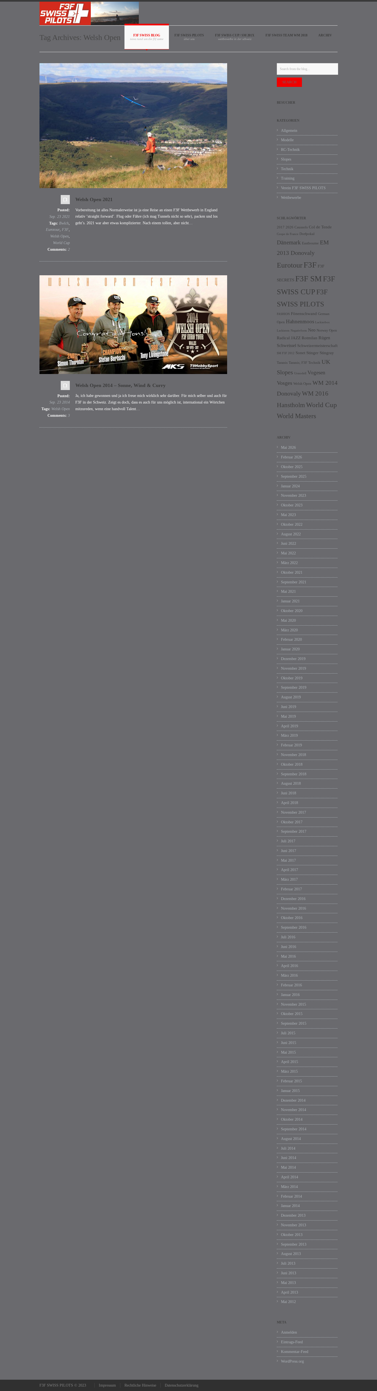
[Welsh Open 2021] (133, 125)
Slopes (286, 159)
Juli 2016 (288, 937)
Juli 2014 (288, 1148)
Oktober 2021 (291, 572)
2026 (289, 227)
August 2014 (291, 1139)
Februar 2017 (291, 889)
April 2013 (289, 1292)
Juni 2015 (288, 1043)
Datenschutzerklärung (181, 1385)
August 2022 (291, 534)
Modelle (287, 140)
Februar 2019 (291, 745)
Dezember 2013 (293, 1215)
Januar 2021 (290, 601)
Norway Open (327, 330)
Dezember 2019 (293, 659)
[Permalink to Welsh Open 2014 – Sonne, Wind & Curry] (65, 387)
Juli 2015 (288, 1033)
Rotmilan (309, 338)
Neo (311, 330)
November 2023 (293, 495)
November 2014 (293, 1110)
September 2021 (293, 582)
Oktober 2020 (291, 611)
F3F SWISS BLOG (146, 35)
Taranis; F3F (298, 363)
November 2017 (293, 812)
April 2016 (289, 966)
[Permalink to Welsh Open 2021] (65, 201)
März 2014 (289, 1187)
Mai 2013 (288, 1283)
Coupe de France (287, 234)
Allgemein (289, 131)
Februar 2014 (291, 1196)
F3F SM (308, 278)
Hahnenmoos (300, 321)
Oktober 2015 (291, 1014)
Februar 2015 (291, 1081)
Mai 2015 (288, 1052)
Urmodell (300, 373)
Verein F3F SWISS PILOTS (303, 188)
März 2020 (289, 630)
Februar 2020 (291, 639)
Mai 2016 (288, 956)
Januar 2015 (290, 1091)
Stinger (312, 353)
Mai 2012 (288, 1302)
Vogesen (316, 372)
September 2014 (293, 1129)
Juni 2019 (288, 707)
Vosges (284, 383)
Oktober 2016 (291, 918)
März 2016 (289, 975)
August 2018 (291, 783)
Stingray (327, 353)
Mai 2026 (288, 447)
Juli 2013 (288, 1263)
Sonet (300, 353)
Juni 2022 (288, 543)
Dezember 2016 (293, 899)
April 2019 (289, 726)
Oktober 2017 (291, 822)
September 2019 (293, 687)
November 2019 (293, 668)
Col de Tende (320, 227)
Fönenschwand (304, 313)
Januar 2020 (290, 649)
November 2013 (293, 1225)
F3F (65, 230)
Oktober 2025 (291, 467)
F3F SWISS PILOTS (189, 35)
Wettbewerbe (291, 198)
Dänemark (289, 242)
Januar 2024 (290, 486)
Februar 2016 (291, 985)
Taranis (282, 363)
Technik (287, 169)
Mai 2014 (288, 1167)
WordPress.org (292, 1361)
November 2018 (293, 755)
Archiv (325, 35)
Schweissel (286, 345)
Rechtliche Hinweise (140, 1385)
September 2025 (293, 476)
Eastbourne (310, 243)
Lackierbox (322, 322)
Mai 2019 (288, 716)
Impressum (107, 1385)
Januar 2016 (290, 995)
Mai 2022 (288, 553)
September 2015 (293, 1023)
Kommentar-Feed (294, 1352)
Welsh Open (59, 236)
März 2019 (289, 735)
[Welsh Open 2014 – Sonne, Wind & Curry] (133, 324)
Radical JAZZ (289, 338)
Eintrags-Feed (292, 1342)
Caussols (301, 227)
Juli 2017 (288, 841)
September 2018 (293, 774)
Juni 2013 (288, 1273)
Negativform (299, 330)
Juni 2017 (288, 851)
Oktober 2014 (291, 1119)
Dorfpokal (307, 234)
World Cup (61, 243)
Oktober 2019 (291, 678)
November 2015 (293, 1004)
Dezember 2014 (293, 1100)
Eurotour (53, 230)
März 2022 (289, 563)
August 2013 (291, 1254)
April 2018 (289, 803)
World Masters (296, 416)
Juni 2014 (288, 1158)
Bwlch (64, 223)
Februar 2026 (291, 457)
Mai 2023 (288, 515)
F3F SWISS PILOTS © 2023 (62, 1385)
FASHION (283, 314)
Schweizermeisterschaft (317, 345)
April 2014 (289, 1177)
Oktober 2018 (291, 764)
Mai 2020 (288, 620)
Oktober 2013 (291, 1235)
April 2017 (289, 870)
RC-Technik (290, 150)
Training (287, 178)
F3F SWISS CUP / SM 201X (234, 35)
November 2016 (293, 908)
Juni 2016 (288, 947)
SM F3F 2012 (285, 353)
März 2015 (289, 1071)
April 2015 (289, 1062)
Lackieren (283, 330)
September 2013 (293, 1244)
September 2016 (293, 927)
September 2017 (293, 831)
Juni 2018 (288, 793)
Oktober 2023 (291, 505)
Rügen (324, 337)
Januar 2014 (290, 1206)
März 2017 (289, 879)
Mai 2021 (288, 591)
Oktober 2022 (291, 524)
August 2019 (291, 697)
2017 (281, 227)
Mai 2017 (288, 860)
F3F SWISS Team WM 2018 (286, 35)
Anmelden (289, 1332)
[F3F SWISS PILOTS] (89, 13)
